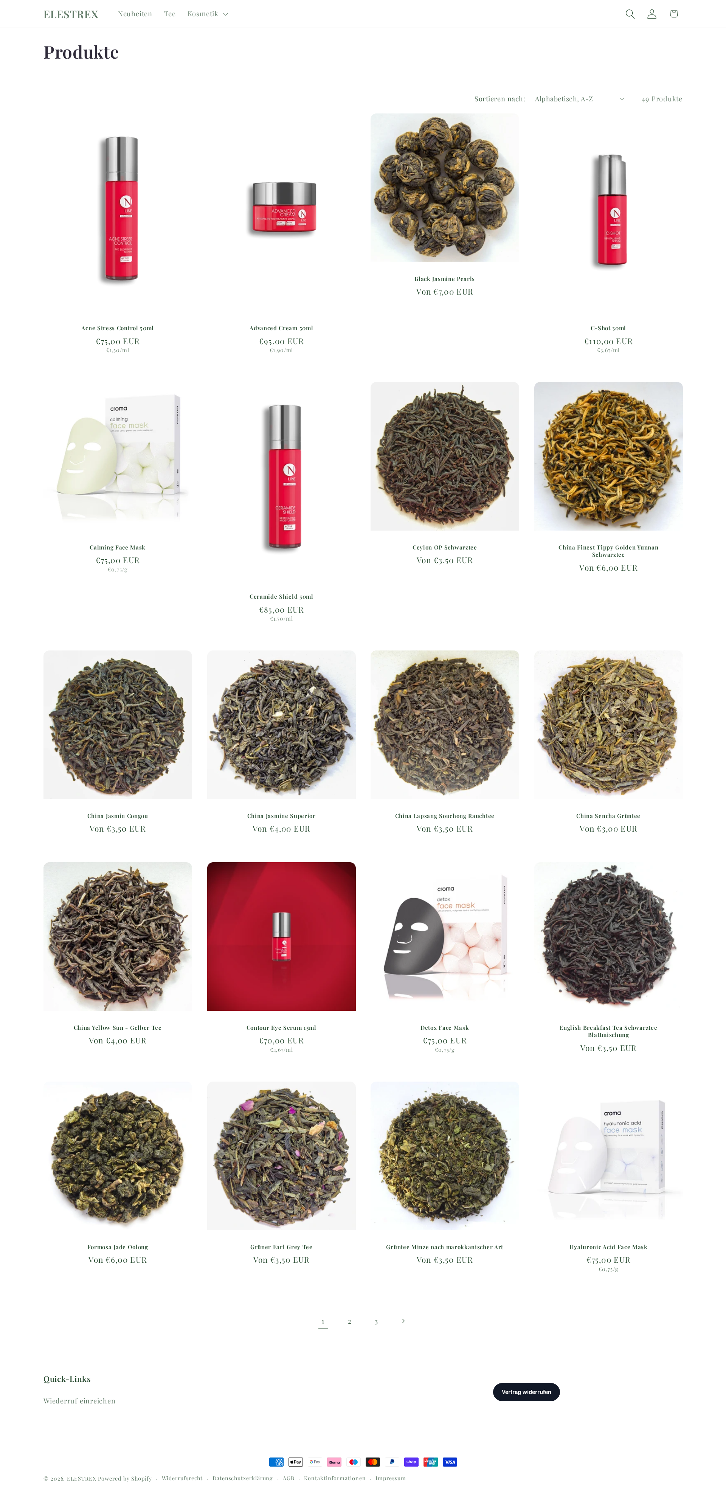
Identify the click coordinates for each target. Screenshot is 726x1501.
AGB (289, 1478)
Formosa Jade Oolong (117, 1246)
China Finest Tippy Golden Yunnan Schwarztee (608, 551)
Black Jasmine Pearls (444, 279)
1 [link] (323, 1320)
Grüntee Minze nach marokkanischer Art (444, 1246)
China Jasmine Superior (281, 816)
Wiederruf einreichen (79, 1400)
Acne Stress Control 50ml (117, 328)
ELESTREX (81, 1478)
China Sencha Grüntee (608, 816)
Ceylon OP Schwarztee (445, 547)
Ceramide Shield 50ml (281, 597)
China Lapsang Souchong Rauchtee (445, 816)
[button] (207, 14)
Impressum (390, 1478)
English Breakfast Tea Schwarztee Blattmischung (608, 1031)
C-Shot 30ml (608, 328)
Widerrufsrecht (182, 1478)
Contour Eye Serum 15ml (281, 1027)
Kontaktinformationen (335, 1478)
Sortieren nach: (500, 98)
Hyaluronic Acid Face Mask (608, 1246)
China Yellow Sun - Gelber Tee (118, 1027)
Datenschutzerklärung (243, 1478)
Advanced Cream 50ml (281, 328)
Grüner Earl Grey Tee (281, 1246)
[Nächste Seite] (403, 1321)
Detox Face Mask (444, 1027)
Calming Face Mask (118, 547)
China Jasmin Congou (117, 816)
